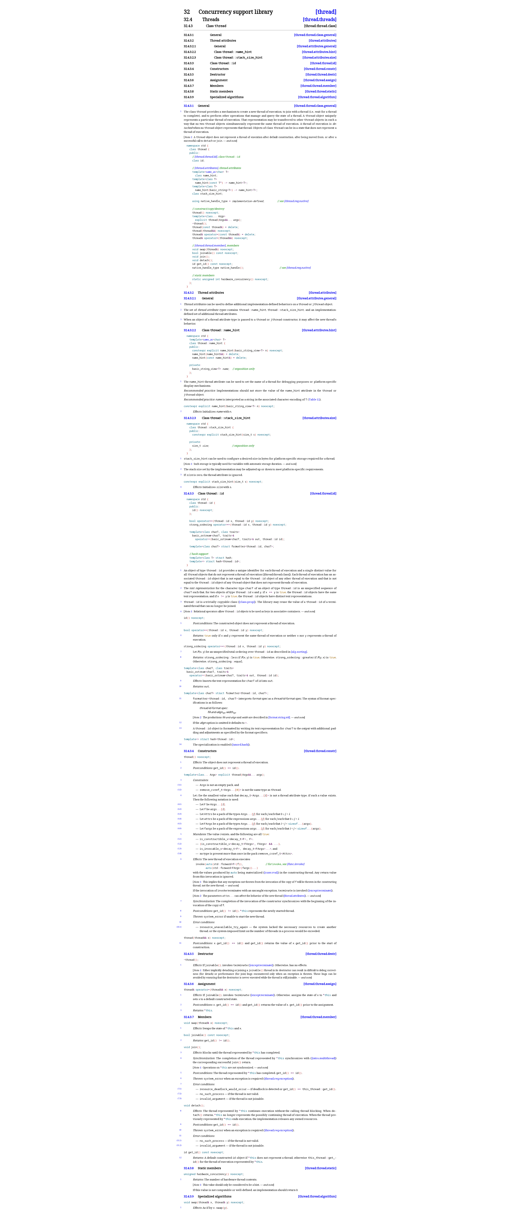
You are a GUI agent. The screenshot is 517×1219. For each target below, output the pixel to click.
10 (180, 686)
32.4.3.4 (189, 750)
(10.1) (179, 927)
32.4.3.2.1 (190, 298)
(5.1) (179, 839)
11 (180, 698)
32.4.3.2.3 (190, 417)
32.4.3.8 (189, 1168)
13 (180, 728)
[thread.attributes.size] (319, 57)
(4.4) (179, 818)
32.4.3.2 (189, 292)
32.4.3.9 (189, 1196)
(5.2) (179, 843)
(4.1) (179, 804)
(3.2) (179, 789)
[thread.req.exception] (278, 1078)
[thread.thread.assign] (320, 80)
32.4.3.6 (189, 983)
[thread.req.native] (296, 201)
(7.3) (179, 1098)
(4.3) (179, 814)
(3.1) (179, 784)
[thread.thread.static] (320, 91)
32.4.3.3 (189, 493)
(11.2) (179, 1145)
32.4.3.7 (189, 1016)
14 (180, 744)
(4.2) (179, 809)
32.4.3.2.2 (190, 330)
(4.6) (179, 828)
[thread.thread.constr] (320, 68)
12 (180, 722)
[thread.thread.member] (318, 85)
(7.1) (179, 1088)
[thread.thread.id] (323, 63)
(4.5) (179, 823)
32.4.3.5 (189, 953)
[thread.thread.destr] (321, 74)
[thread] (325, 12)
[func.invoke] (295, 864)
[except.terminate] (320, 890)
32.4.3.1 (189, 105)
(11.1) (179, 1140)
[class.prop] (247, 602)
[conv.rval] (271, 872)
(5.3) (179, 848)
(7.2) (179, 1093)
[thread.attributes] (322, 40)
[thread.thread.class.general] (315, 34)
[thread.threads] (319, 19)
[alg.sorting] (299, 651)
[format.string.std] (279, 717)
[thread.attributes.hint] (319, 51)
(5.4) (179, 853)
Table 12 (314, 399)
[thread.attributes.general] (316, 46)
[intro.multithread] (323, 1058)
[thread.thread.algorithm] (317, 96)
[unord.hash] (240, 744)
